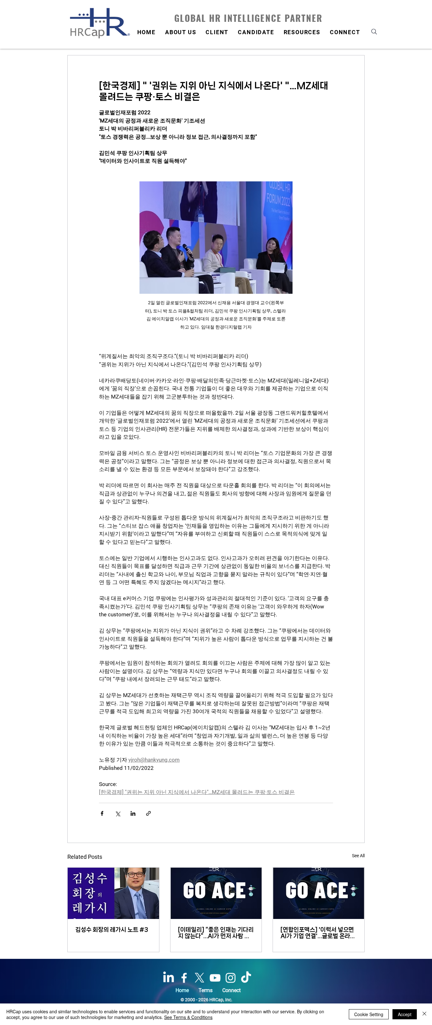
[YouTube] (215, 977)
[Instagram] (230, 977)
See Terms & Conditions (188, 1017)
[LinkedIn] (168, 977)
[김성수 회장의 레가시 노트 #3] (113, 893)
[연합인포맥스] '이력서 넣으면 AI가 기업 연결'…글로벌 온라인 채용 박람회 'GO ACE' (318, 933)
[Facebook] (184, 977)
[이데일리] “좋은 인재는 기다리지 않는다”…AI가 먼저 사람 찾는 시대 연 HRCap (216, 933)
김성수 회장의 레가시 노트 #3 (111, 930)
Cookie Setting (368, 1014)
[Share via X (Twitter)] (117, 813)
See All (358, 855)
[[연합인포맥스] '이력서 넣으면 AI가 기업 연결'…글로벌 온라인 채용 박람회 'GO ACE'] (318, 893)
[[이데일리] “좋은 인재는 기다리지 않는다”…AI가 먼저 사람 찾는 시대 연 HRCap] (216, 893)
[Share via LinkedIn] (133, 813)
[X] (199, 977)
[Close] (424, 1014)
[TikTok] (246, 977)
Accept (404, 1014)
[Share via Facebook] (102, 813)
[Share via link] (148, 813)
